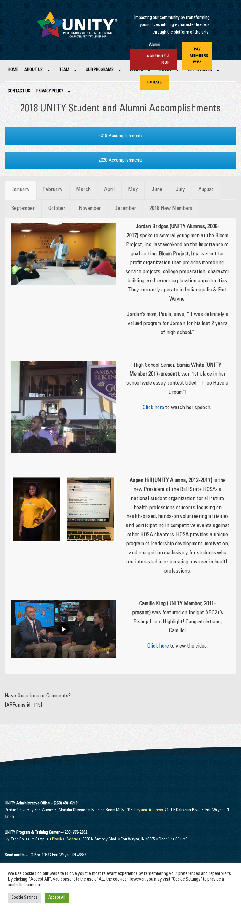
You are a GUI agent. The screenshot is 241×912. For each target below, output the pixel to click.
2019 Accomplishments (121, 135)
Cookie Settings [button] (25, 898)
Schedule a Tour (158, 59)
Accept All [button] (56, 898)
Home (13, 70)
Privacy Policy (49, 91)
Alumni (154, 45)
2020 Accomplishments (121, 160)
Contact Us (19, 91)
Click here (153, 408)
